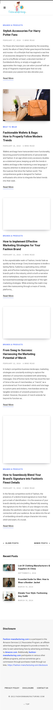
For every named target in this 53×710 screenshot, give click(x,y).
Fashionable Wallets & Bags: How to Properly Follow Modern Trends (22, 136)
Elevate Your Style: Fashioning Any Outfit (32, 594)
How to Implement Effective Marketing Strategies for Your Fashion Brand (21, 245)
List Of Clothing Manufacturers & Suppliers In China (34, 567)
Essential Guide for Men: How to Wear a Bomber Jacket (33, 581)
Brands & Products (13, 25)
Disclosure (28, 688)
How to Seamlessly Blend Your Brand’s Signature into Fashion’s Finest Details (23, 478)
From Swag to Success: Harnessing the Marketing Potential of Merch (19, 354)
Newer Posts (41, 543)
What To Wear (10, 127)
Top (27, 704)
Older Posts (11, 543)
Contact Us (42, 688)
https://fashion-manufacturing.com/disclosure (28, 665)
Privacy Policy (12, 688)
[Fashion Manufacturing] (17, 8)
